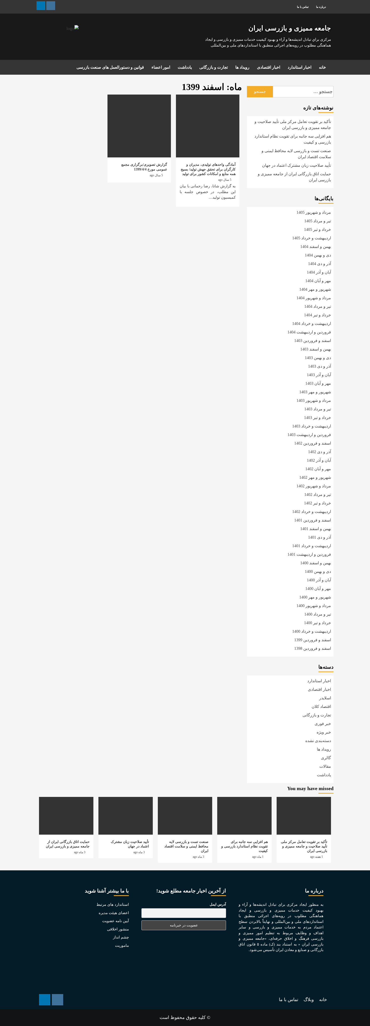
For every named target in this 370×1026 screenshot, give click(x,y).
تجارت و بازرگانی (213, 67)
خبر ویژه (324, 732)
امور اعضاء (161, 67)
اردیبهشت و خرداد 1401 (311, 546)
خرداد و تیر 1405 (317, 229)
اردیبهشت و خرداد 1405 (311, 238)
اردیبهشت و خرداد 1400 (311, 631)
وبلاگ (309, 999)
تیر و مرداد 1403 (317, 409)
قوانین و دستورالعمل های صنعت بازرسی (110, 67)
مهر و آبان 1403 (318, 383)
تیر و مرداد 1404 (317, 306)
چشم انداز (121, 937)
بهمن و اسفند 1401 (315, 529)
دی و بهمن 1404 (318, 255)
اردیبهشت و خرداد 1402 (311, 511)
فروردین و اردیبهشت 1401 (309, 554)
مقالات (325, 766)
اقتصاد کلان (321, 706)
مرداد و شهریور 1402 (314, 486)
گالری (326, 758)
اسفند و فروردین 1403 (312, 340)
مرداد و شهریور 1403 (314, 400)
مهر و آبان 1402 (318, 469)
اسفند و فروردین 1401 (312, 520)
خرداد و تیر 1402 (317, 503)
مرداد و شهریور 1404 (314, 298)
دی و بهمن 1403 (318, 358)
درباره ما (321, 6)
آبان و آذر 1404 (319, 272)
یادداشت (185, 67)
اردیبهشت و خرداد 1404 (311, 323)
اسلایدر (325, 698)
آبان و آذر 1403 (319, 375)
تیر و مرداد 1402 (317, 494)
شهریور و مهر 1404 (315, 289)
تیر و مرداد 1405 (317, 221)
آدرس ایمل (218, 904)
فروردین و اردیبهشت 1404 (309, 332)
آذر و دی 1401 (319, 537)
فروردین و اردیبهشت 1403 (309, 435)
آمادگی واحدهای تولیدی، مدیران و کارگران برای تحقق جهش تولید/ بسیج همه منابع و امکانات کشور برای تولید (208, 169)
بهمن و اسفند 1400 (315, 563)
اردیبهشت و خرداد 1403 (311, 426)
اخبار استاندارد (299, 67)
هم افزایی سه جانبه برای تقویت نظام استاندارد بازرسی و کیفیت (292, 139)
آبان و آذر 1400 (319, 580)
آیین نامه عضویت (115, 921)
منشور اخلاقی (118, 929)
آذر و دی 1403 (319, 366)
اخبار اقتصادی (268, 67)
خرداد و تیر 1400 (317, 623)
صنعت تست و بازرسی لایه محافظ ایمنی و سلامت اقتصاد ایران (296, 154)
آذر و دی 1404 (319, 264)
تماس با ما (303, 6)
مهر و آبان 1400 (318, 588)
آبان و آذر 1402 (319, 460)
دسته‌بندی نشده (318, 741)
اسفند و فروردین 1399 (312, 640)
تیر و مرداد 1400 (317, 614)
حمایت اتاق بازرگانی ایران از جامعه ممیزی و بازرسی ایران (294, 177)
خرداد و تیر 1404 (317, 315)
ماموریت (122, 946)
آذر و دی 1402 (319, 452)
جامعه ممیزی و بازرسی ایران (289, 28)
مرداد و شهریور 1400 (314, 606)
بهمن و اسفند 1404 (315, 246)
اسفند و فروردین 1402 (312, 443)
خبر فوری (323, 723)
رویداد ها (242, 67)
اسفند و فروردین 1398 (312, 648)
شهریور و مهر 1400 (315, 597)
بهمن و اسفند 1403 (315, 349)
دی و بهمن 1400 (318, 571)
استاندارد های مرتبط (112, 905)
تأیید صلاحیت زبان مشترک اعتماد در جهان (296, 165)
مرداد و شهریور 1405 (314, 212)
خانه (322, 67)
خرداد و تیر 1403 (317, 417)
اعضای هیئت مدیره (114, 913)
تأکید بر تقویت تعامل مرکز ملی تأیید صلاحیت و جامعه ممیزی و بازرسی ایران (292, 124)
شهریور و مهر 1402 (315, 477)
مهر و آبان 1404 (318, 281)
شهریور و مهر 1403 (315, 392)
